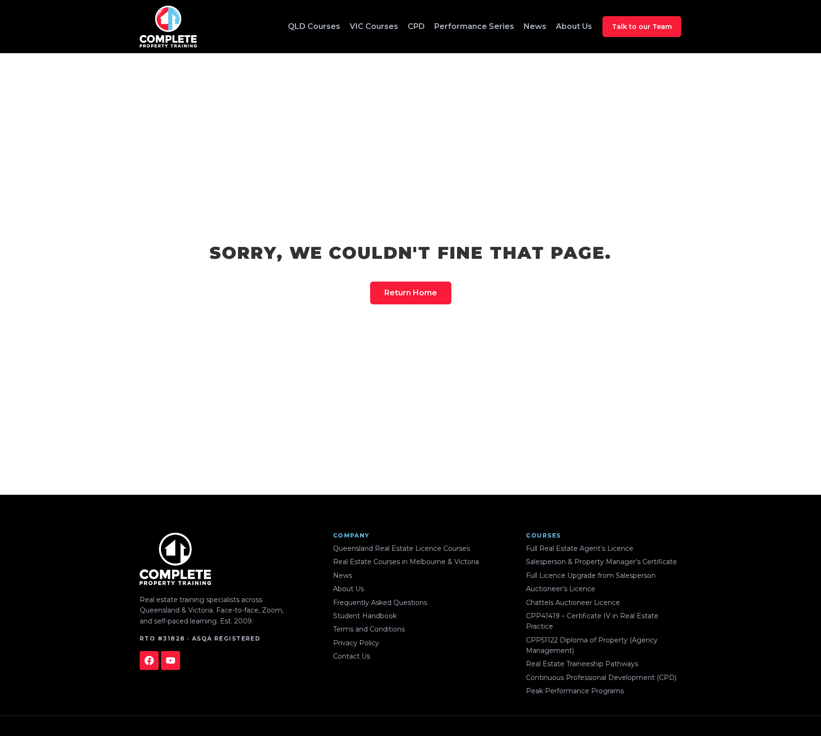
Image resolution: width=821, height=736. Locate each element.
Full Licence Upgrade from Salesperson (591, 575)
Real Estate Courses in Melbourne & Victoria (406, 561)
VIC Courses (374, 26)
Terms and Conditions (369, 629)
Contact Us (351, 656)
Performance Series (474, 26)
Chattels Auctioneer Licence (573, 602)
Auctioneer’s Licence (560, 589)
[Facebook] (149, 660)
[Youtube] (170, 660)
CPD (416, 26)
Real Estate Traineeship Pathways (582, 664)
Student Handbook (365, 616)
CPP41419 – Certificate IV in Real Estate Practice (592, 621)
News (535, 26)
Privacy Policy (356, 643)
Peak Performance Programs (575, 691)
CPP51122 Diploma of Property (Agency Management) (592, 645)
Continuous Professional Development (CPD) (601, 677)
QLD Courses (314, 26)
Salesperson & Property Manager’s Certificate (601, 561)
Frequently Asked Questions (380, 602)
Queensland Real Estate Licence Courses (401, 548)
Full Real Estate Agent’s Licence (579, 548)
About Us (574, 26)
